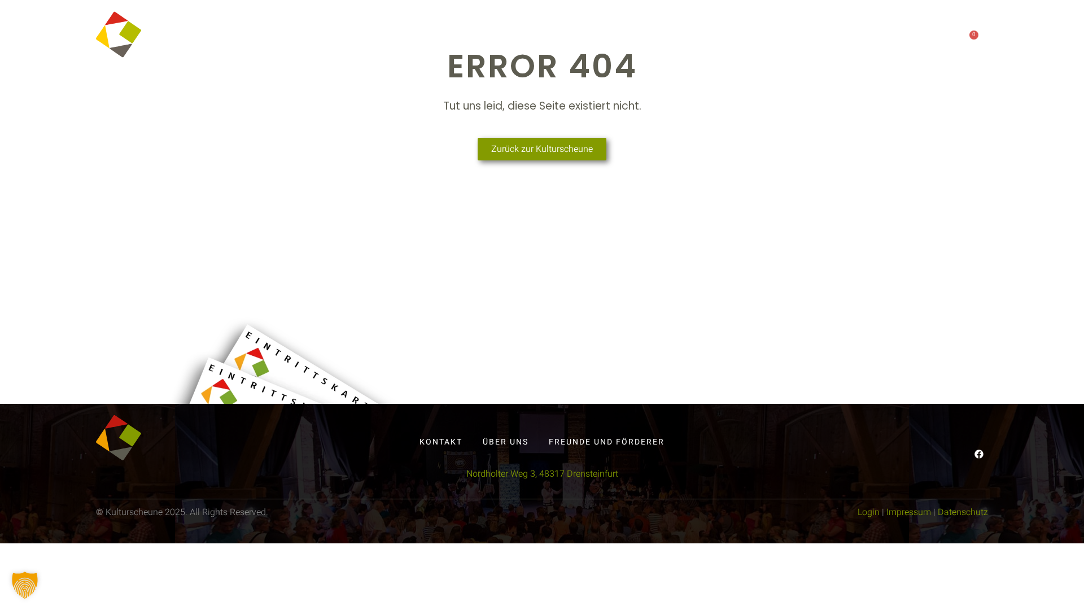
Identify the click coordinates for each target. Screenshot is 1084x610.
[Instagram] (901, 40)
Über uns (667, 41)
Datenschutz (963, 512)
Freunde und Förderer (607, 442)
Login (869, 512)
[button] (25, 585)
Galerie (812, 41)
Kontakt (748, 41)
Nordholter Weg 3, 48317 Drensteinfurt (542, 474)
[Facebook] (878, 40)
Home (495, 41)
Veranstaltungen (576, 41)
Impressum (908, 512)
